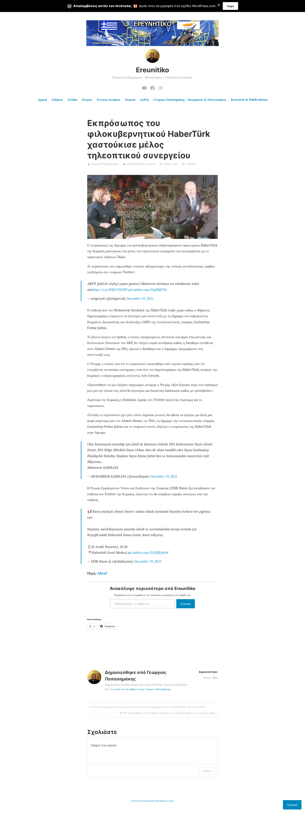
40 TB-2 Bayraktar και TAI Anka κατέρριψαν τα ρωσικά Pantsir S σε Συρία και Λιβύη (167, 713)
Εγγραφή (186, 604)
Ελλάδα (72, 100)
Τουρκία (130, 100)
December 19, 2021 (140, 298)
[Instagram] (161, 87)
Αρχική (42, 100)
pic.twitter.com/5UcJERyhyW (148, 552)
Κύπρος (87, 100)
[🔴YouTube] (144, 87)
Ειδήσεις (57, 100)
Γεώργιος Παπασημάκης (105, 163)
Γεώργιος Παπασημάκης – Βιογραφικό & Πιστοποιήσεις (190, 100)
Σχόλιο (207, 770)
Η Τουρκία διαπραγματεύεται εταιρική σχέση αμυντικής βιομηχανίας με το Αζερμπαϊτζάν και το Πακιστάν (146, 707)
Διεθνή (144, 100)
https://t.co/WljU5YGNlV (110, 289)
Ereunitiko (152, 70)
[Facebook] (152, 87)
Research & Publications (249, 100)
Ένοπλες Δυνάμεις (108, 100)
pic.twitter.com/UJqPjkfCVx (147, 289)
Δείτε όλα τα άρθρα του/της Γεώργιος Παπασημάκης (142, 689)
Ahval (102, 573)
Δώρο (230, 6)
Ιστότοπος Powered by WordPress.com (152, 800)
